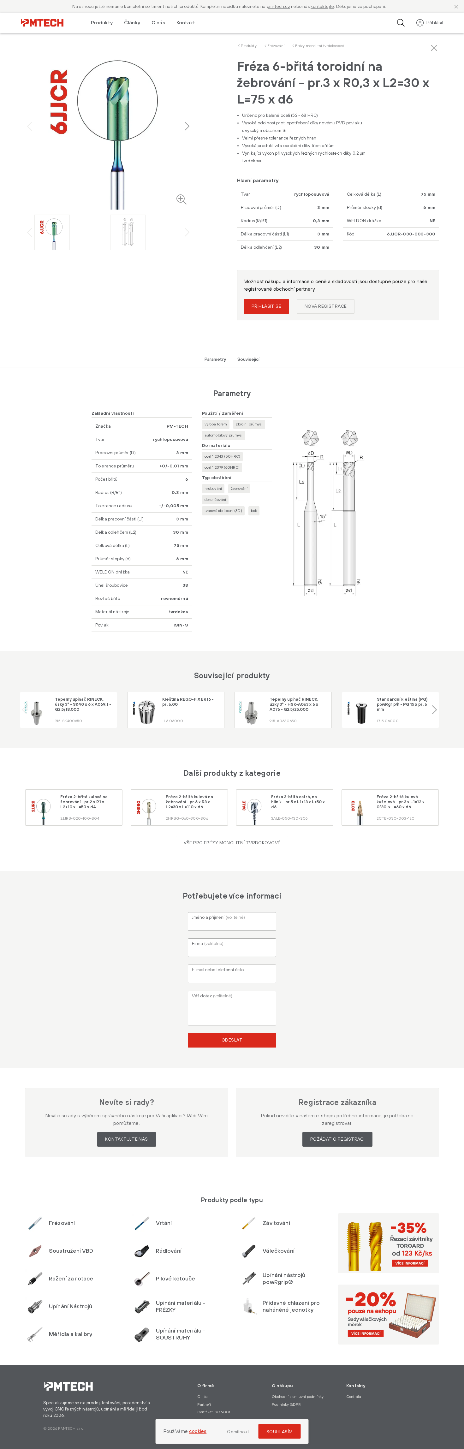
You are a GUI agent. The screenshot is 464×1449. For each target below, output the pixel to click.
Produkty (249, 46)
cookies (197, 1431)
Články (132, 23)
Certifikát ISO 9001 (213, 1412)
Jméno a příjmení (218, 917)
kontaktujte (322, 6)
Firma (207, 944)
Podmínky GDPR (286, 1404)
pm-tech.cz (278, 6)
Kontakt (185, 23)
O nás (158, 23)
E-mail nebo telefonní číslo (218, 970)
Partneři (204, 1404)
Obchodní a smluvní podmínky (298, 1396)
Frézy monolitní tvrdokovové (319, 46)
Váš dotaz (212, 996)
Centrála (353, 1396)
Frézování (275, 46)
